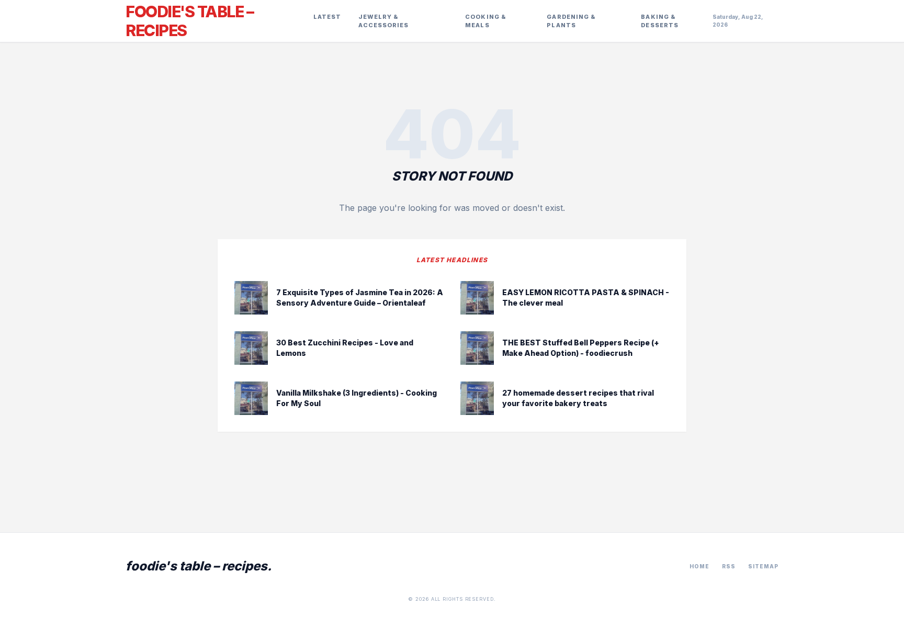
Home (699, 566)
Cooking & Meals (485, 21)
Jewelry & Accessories (383, 21)
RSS (729, 566)
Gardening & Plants (571, 21)
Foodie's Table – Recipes (189, 21)
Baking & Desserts (660, 21)
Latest (327, 16)
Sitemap (763, 566)
